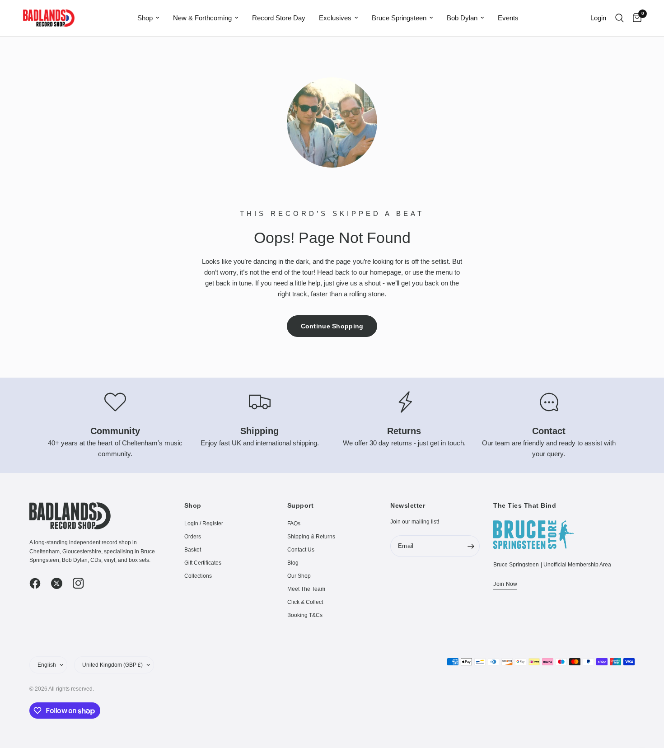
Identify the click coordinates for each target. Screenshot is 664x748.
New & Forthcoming (202, 18)
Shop (145, 18)
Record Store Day (278, 18)
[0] (634, 18)
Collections (198, 576)
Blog (293, 563)
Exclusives (335, 18)
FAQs (293, 523)
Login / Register (203, 523)
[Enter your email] (471, 546)
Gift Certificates (202, 563)
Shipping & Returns (311, 536)
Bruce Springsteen (399, 18)
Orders (192, 536)
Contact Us (300, 550)
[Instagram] (83, 584)
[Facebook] (39, 584)
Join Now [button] (505, 584)
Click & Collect (305, 602)
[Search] (619, 18)
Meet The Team (306, 589)
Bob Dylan (462, 18)
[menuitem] (148, 18)
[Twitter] (61, 584)
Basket (192, 550)
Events (508, 18)
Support (300, 505)
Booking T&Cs (305, 615)
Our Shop (299, 576)
